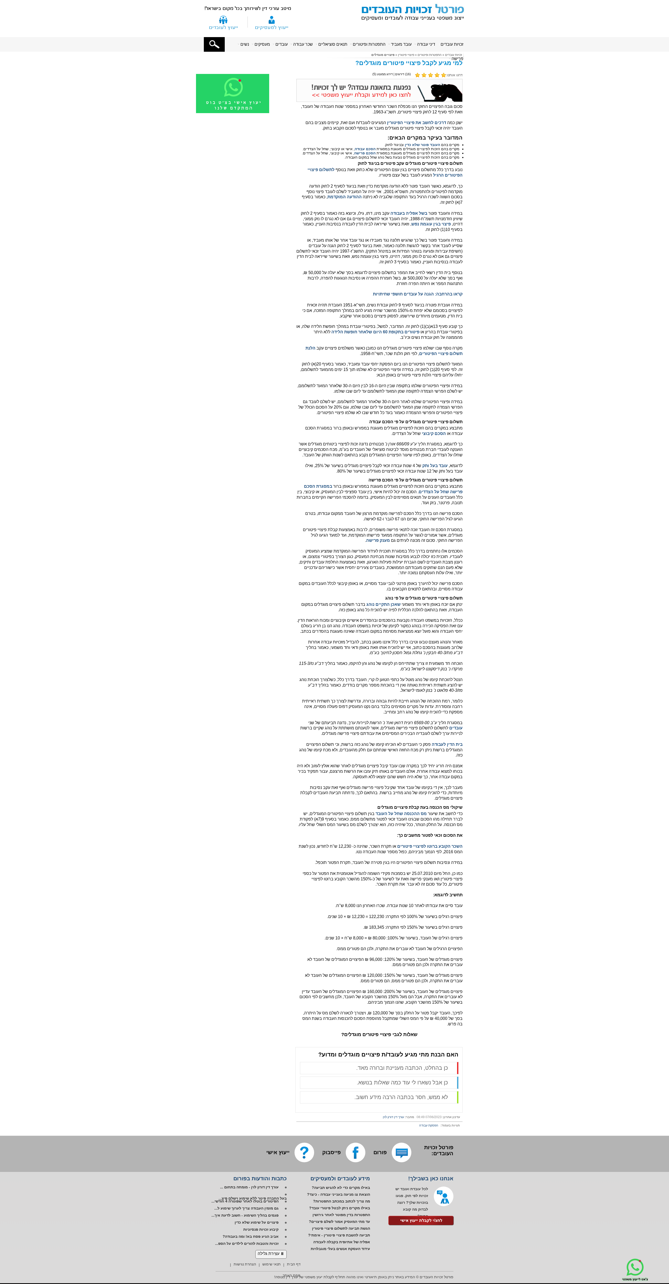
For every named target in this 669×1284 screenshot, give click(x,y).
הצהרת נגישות (245, 1264)
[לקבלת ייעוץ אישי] (421, 1221)
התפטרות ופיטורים (369, 44)
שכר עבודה (303, 44)
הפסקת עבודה (428, 1125)
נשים (244, 44)
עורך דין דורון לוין (393, 1117)
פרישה (457, 58)
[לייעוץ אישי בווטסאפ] (239, 112)
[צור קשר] (223, 22)
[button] (214, 44)
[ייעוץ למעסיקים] (271, 22)
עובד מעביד (401, 44)
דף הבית (294, 1264)
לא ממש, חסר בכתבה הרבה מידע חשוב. (401, 1097)
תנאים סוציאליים (332, 44)
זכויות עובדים (452, 44)
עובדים (281, 44)
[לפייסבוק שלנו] (355, 1152)
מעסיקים (262, 44)
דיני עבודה (426, 44)
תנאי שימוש (271, 1264)
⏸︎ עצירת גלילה (271, 1253)
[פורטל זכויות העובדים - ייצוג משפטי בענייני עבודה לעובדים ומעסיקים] (410, 11)
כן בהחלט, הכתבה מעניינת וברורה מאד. (402, 1068)
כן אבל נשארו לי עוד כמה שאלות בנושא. (402, 1082)
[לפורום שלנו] (401, 1152)
